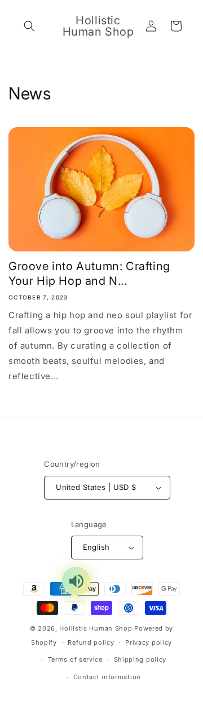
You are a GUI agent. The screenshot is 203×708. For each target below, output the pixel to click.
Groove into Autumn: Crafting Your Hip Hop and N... (89, 273)
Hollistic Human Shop (95, 628)
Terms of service (75, 659)
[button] (29, 26)
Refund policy (91, 642)
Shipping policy (140, 659)
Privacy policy (148, 642)
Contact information (107, 677)
